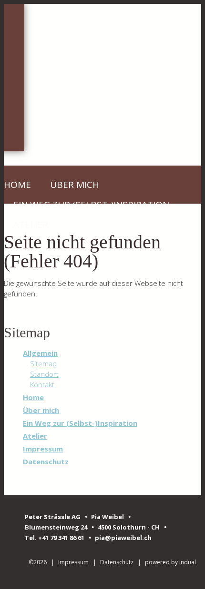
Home (33, 397)
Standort (44, 374)
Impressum (43, 448)
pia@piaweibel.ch (123, 537)
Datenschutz (46, 461)
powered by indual (170, 562)
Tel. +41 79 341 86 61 (55, 537)
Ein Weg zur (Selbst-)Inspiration (80, 423)
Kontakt (42, 384)
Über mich (41, 410)
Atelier (35, 436)
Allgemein (40, 353)
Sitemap (43, 363)
